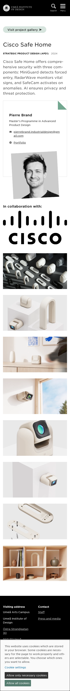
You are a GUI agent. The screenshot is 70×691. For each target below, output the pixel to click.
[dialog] (35, 665)
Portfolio (20, 142)
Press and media (49, 618)
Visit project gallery (22, 29)
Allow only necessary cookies (26, 675)
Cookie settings (15, 667)
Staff (41, 612)
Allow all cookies (17, 683)
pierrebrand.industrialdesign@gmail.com (37, 133)
